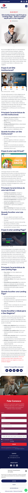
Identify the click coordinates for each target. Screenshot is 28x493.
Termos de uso (6, 441)
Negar (14, 484)
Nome (2, 412)
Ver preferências (14, 488)
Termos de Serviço (11, 448)
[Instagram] (24, 1)
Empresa (3, 418)
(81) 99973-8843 (6, 1)
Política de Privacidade (17, 491)
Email (2, 428)
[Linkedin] (26, 1)
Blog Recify (14, 12)
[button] (26, 471)
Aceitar (14, 481)
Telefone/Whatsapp (5, 423)
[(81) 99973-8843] (1, 1)
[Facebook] (21, 1)
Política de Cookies (9, 491)
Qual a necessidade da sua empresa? (9, 433)
